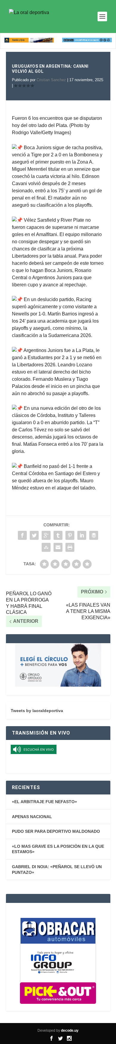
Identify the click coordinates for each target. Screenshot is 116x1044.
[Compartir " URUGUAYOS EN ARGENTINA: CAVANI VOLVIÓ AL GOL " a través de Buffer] (94, 535)
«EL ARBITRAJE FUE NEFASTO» (44, 801)
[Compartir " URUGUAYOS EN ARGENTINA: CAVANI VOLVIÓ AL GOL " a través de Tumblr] (58, 535)
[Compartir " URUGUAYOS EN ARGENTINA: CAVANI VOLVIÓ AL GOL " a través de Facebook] (22, 535)
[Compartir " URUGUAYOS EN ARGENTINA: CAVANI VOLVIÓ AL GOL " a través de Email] (58, 547)
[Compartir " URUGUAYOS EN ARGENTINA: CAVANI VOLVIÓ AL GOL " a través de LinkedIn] (82, 535)
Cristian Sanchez (51, 80)
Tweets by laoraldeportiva (37, 710)
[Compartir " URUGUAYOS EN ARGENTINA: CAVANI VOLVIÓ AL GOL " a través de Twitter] (34, 535)
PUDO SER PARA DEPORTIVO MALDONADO (56, 831)
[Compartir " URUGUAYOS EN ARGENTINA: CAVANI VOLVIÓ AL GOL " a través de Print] (70, 547)
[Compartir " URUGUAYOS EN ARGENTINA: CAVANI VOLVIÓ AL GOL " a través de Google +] (46, 535)
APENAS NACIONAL (32, 816)
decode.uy (70, 1030)
